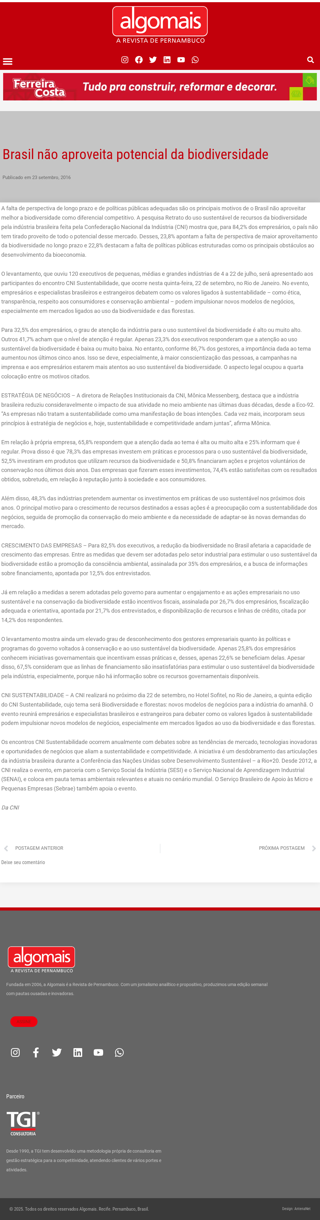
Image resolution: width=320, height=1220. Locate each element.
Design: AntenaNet (296, 1209)
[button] (8, 61)
